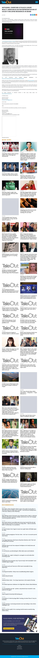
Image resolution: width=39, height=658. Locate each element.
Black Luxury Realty (31, 80)
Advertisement (19, 646)
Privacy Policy (19, 647)
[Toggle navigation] (37, 2)
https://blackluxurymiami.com (7, 93)
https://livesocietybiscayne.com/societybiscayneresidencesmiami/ (13, 78)
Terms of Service (19, 649)
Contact (19, 645)
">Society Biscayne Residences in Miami (8, 41)
